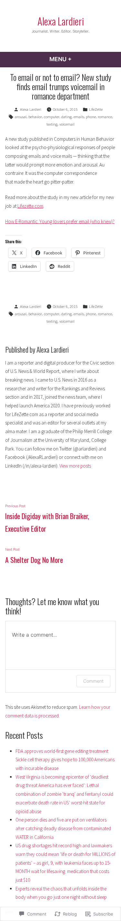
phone (91, 116)
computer (51, 116)
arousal (20, 116)
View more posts (75, 466)
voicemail (67, 124)
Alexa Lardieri (60, 21)
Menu (77, 59)
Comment (93, 681)
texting (51, 124)
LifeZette (96, 109)
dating (66, 116)
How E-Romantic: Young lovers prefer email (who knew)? (60, 221)
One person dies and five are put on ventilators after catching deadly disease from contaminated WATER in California (63, 828)
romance (105, 116)
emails (79, 116)
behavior (35, 116)
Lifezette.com (30, 206)
